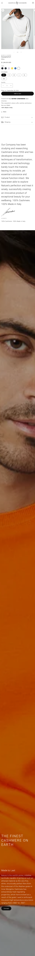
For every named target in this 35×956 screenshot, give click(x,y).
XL (24, 75)
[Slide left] (14, 52)
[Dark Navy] (2, 68)
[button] (2, 3)
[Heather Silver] (9, 68)
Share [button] (4, 111)
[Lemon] (12, 68)
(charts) (5, 72)
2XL (4, 78)
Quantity (3, 82)
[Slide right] (21, 52)
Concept (6, 908)
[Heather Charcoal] (5, 68)
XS (3, 75)
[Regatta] (15, 68)
